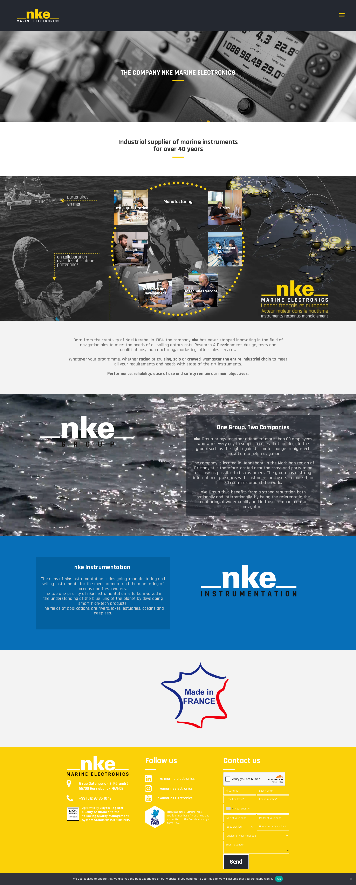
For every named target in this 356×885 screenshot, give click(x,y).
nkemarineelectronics (175, 788)
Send (236, 862)
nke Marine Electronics (176, 778)
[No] (351, 879)
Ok (279, 878)
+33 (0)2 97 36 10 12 (95, 798)
